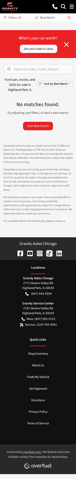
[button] (55, 6)
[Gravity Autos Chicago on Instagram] (38, 253)
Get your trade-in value (38, 49)
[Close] (66, 44)
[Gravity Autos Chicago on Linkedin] (57, 253)
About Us (38, 365)
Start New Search (38, 126)
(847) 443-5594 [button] (41, 293)
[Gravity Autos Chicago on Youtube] (28, 253)
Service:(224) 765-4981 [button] (41, 324)
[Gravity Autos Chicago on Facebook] (18, 253)
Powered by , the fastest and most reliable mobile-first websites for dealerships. (38, 454)
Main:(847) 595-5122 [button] (41, 319)
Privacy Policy (38, 411)
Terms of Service (38, 423)
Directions (38, 400)
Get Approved (38, 388)
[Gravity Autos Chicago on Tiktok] (48, 253)
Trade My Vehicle (38, 377)
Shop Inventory (38, 353)
